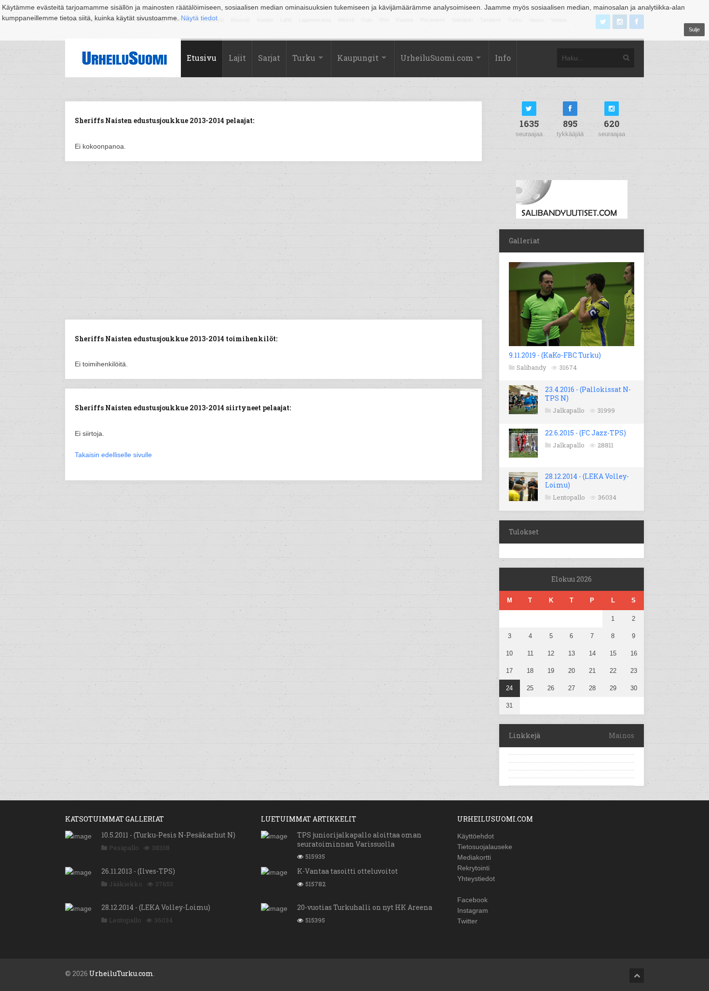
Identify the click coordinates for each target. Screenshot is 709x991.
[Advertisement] (273, 239)
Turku (303, 58)
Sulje (694, 29)
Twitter (467, 921)
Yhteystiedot (476, 878)
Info (503, 58)
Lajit (237, 58)
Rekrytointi (473, 868)
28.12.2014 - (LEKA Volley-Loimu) (587, 480)
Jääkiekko (125, 883)
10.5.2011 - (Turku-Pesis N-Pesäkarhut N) (168, 834)
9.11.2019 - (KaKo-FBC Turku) (555, 355)
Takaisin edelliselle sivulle (113, 455)
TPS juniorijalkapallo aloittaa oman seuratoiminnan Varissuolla (359, 839)
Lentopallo (569, 497)
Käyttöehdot (475, 836)
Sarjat (269, 58)
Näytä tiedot (199, 18)
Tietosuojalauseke (484, 847)
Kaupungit (358, 58)
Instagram (472, 910)
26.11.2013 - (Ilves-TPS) (138, 871)
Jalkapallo (569, 410)
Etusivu (202, 58)
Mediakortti (474, 857)
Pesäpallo (124, 847)
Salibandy (531, 367)
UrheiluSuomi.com (436, 58)
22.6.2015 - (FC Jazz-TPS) (585, 432)
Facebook (472, 900)
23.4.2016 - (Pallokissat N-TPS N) (588, 394)
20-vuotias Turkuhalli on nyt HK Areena (364, 907)
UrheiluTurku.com (121, 973)
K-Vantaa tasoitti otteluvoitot (347, 871)
